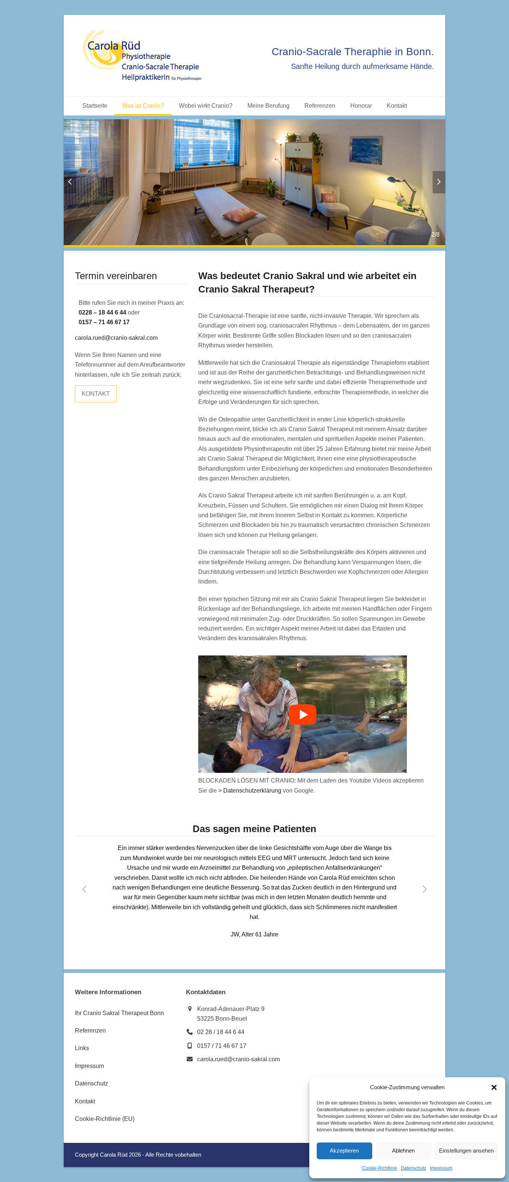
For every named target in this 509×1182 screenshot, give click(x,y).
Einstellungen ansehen (466, 1150)
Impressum (441, 1168)
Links (82, 1048)
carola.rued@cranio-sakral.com (116, 338)
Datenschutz (413, 1168)
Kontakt (85, 1101)
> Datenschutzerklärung (249, 790)
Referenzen (90, 1030)
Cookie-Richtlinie (379, 1168)
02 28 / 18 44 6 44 (220, 1032)
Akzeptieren (344, 1150)
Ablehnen (403, 1150)
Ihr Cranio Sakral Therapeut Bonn (119, 1013)
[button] (494, 1087)
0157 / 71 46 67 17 (221, 1046)
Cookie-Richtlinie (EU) (105, 1119)
